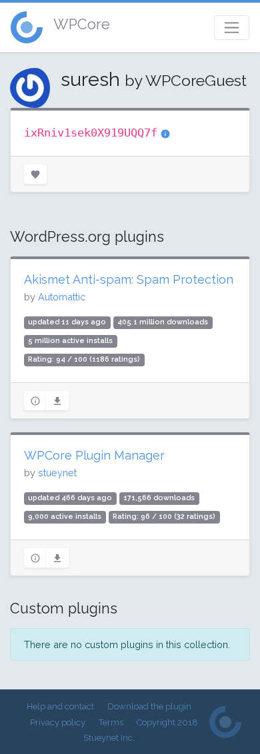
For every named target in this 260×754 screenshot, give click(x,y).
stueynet (57, 472)
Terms (111, 722)
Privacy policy (57, 722)
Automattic (61, 296)
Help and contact (60, 706)
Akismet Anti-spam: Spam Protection (128, 279)
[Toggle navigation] (231, 27)
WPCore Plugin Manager (94, 455)
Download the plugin (149, 706)
